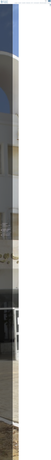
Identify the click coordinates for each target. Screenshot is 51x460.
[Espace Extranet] (49, 1)
